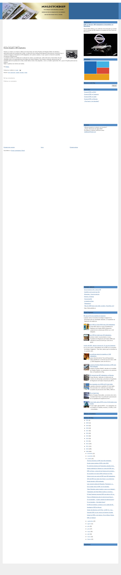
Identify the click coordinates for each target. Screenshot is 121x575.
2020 (87, 423)
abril (88, 534)
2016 (87, 433)
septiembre (90, 521)
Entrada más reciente (9, 147)
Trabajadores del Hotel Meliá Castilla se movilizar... (100, 491)
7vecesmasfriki (88, 299)
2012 (87, 443)
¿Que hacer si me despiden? (91, 101)
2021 (87, 420)
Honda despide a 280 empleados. (15, 48)
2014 (87, 438)
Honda (25, 72)
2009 (87, 451)
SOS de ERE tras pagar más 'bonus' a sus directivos (100, 479)
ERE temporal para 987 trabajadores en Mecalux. (101, 375)
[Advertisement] (41, 31)
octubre (89, 458)
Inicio (42, 147)
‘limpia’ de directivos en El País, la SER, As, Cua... (100, 510)
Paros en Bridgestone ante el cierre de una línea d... (100, 497)
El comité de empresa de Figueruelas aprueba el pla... (101, 466)
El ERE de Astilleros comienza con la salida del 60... (100, 504)
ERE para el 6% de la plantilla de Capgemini (94, 316)
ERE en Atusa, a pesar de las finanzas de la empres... (101, 471)
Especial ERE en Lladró (90, 96)
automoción (12, 72)
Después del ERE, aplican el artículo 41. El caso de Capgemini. (99, 345)
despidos (22, 72)
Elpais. (7, 66)
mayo (89, 531)
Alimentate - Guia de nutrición (91, 294)
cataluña (17, 72)
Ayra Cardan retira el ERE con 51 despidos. (98, 486)
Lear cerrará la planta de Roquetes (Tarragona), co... (100, 484)
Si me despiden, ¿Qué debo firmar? (96, 502)
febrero (89, 539)
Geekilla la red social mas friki (92, 292)
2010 (87, 449)
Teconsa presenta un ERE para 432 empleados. (99, 460)
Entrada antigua (74, 147)
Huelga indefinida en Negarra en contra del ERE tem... (101, 468)
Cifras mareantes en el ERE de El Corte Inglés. (101, 384)
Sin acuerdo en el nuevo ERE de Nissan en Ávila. (99, 473)
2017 (87, 430)
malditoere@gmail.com (90, 132)
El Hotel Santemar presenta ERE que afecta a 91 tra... (101, 494)
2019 (87, 425)
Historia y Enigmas (89, 296)
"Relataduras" (87, 303)
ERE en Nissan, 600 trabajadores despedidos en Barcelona (98, 25)
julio (88, 526)
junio (88, 529)
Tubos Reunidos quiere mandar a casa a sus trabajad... (101, 489)
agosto (89, 523)
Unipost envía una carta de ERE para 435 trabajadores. (101, 476)
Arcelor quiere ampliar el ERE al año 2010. (98, 463)
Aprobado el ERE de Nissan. (94, 507)
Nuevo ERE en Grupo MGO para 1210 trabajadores (102, 324)
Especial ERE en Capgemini (91, 94)
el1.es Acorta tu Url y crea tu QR (92, 289)
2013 (87, 441)
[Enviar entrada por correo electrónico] (19, 70)
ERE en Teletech (91, 517)
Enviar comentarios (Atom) (18, 150)
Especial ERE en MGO (90, 92)
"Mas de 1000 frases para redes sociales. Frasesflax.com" (99, 306)
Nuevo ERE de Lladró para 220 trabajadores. (100, 335)
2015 (87, 436)
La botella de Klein (89, 301)
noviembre (90, 456)
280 (9, 72)
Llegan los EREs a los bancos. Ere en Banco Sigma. (100, 515)
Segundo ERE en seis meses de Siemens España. (100, 512)
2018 (87, 428)
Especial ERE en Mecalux (91, 99)
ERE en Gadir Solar (94, 393)
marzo (89, 536)
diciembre (90, 453)
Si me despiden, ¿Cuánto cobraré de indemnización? (100, 499)
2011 (87, 446)
